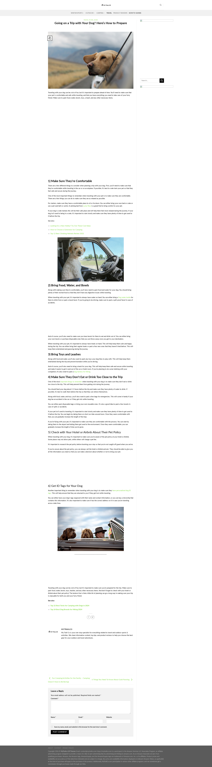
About (50, 748)
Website (109, 717)
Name (53, 717)
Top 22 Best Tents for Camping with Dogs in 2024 (69, 606)
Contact (57, 748)
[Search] (160, 5)
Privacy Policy (68, 748)
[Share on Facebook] (89, 617)
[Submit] (162, 80)
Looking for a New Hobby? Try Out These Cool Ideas (70, 226)
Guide (96, 20)
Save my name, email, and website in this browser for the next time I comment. (80, 727)
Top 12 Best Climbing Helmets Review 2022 (67, 233)
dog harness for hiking (82, 372)
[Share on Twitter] (93, 617)
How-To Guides (135, 13)
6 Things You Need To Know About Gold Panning (111, 680)
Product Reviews (120, 13)
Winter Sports (77, 13)
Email (81, 717)
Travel (109, 13)
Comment (55, 698)
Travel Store (88, 20)
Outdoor (89, 13)
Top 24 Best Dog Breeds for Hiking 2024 (66, 609)
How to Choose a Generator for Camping (66, 230)
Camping (100, 13)
